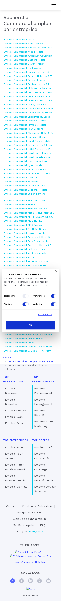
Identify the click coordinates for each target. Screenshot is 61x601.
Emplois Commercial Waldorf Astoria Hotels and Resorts (28, 346)
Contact (11, 506)
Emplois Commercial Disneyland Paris (24, 104)
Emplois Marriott (16, 486)
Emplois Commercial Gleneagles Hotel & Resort (28, 133)
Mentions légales (24, 525)
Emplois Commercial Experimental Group (26, 116)
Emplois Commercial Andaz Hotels (23, 51)
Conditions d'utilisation (37, 506)
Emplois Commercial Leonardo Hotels (25, 189)
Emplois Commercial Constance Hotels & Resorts (28, 96)
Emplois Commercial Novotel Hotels (24, 233)
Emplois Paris (14, 423)
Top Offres (40, 440)
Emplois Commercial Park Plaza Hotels (25, 241)
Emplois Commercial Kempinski (21, 181)
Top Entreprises (15, 440)
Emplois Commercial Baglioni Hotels (24, 59)
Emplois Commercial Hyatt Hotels (22, 165)
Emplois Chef (43, 447)
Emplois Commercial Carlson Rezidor (24, 80)
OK (30, 325)
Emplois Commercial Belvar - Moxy (23, 63)
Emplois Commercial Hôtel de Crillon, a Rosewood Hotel (28, 153)
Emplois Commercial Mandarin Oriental (25, 200)
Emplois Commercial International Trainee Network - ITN (28, 173)
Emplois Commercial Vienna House (23, 338)
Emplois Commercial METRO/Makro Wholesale (28, 216)
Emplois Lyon (14, 416)
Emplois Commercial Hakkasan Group (24, 137)
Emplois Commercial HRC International (25, 161)
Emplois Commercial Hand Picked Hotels (26, 141)
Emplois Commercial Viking (18, 342)
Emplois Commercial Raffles (19, 257)
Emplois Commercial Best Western (23, 68)
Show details (45, 314)
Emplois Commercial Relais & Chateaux (25, 261)
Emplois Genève (15, 410)
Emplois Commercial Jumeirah (20, 177)
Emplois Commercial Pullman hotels (24, 249)
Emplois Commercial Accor (18, 39)
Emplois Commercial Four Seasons (23, 128)
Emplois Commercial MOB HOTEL (22, 220)
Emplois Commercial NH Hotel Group (24, 229)
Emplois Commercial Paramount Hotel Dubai (28, 237)
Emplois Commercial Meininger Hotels (25, 208)
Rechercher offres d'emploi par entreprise (30, 361)
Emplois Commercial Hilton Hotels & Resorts (28, 145)
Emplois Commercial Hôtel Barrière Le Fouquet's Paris (28, 149)
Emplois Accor (14, 447)
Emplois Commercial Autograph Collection (27, 55)
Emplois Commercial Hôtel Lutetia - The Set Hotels (28, 157)
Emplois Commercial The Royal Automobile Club (28, 334)
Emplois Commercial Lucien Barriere (24, 193)
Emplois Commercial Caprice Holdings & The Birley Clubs (28, 76)
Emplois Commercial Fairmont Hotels (24, 120)
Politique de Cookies (29, 512)
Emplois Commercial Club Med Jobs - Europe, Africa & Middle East (28, 88)
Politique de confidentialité (29, 518)
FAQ (42, 525)
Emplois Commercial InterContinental (24, 169)
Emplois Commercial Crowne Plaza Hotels (27, 100)
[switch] (54, 296)
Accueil (7, 357)
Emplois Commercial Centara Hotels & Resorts (28, 84)
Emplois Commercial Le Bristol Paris (24, 185)
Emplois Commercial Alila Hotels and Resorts (28, 47)
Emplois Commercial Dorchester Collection (28, 108)
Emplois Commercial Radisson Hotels (24, 253)
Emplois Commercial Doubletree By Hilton (27, 112)
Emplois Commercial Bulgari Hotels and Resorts (28, 72)
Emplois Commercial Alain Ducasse (23, 43)
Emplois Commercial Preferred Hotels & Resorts (28, 245)
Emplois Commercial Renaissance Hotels (26, 265)
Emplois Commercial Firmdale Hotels (24, 124)
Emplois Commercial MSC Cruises (22, 224)
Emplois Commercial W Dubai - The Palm (27, 350)
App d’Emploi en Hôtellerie (30, 562)
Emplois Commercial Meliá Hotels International (28, 212)
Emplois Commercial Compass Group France (28, 92)
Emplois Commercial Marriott (20, 204)
